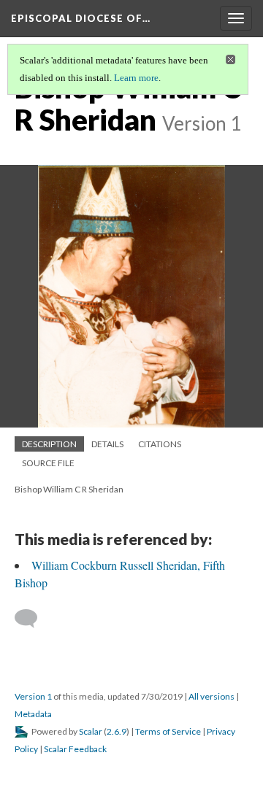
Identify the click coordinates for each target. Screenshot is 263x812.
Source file (48, 462)
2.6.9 (116, 731)
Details (107, 443)
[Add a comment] (32, 618)
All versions (211, 696)
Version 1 (33, 696)
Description (49, 443)
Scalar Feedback (75, 748)
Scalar (90, 731)
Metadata (33, 713)
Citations (159, 443)
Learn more (136, 77)
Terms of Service (168, 731)
